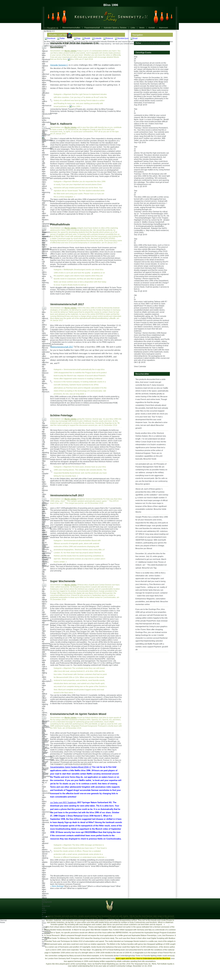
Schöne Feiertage (61, 415)
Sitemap (3, 920)
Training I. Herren (141, 78)
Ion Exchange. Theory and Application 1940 (93, 927)
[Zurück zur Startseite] (108, 16)
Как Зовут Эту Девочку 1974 (95, 950)
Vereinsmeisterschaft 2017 (67, 304)
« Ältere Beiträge (57, 886)
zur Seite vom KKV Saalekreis (63, 802)
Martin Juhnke (71, 51)
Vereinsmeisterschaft (72, 369)
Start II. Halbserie (61, 123)
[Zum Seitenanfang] (46, 916)
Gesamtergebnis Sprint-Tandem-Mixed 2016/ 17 (70, 767)
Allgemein (67, 94)
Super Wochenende (62, 581)
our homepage (127, 941)
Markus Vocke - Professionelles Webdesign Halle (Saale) (131, 918)
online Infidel (119, 930)
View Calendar (140, 366)
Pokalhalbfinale (60, 224)
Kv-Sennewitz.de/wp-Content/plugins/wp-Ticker (121, 956)
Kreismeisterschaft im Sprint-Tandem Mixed (78, 714)
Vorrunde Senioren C (59, 65)
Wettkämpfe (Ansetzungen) (75, 270)
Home (2, 922)
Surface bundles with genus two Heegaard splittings (142, 944)
